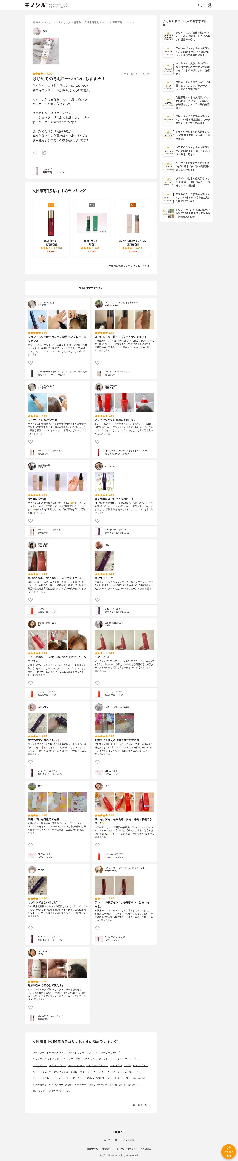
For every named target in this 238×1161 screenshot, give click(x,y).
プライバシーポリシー (125, 1148)
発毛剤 (122, 1084)
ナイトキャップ (118, 1059)
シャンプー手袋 (71, 1059)
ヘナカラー (80, 1084)
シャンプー (39, 1052)
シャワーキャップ (110, 1052)
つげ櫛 (127, 1065)
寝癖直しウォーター (81, 1071)
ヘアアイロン (40, 1065)
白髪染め (89, 1078)
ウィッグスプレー (42, 1078)
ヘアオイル (102, 1059)
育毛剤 (113, 1084)
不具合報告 (145, 1148)
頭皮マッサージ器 (98, 1084)
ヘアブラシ (116, 1065)
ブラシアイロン (57, 1065)
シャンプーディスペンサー (47, 1059)
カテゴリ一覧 (110, 1140)
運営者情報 (92, 1148)
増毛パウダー (40, 1091)
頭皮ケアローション (60, 1091)
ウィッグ (134, 1071)
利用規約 (106, 1148)
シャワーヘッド (76, 1065)
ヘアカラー (76, 1078)
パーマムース (61, 1078)
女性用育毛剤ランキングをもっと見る (129, 265)
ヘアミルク (88, 1059)
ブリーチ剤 (113, 1078)
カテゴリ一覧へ (141, 1104)
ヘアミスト (100, 1071)
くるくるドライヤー (97, 1065)
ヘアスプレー (140, 1065)
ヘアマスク (92, 1052)
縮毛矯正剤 (139, 1078)
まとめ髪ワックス (58, 1071)
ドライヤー (135, 1059)
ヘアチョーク (40, 1084)
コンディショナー (75, 1052)
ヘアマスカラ (56, 1084)
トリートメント (54, 1052)
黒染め (69, 1084)
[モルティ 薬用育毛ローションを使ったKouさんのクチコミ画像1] (46, 51)
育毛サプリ (134, 1084)
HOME (119, 1132)
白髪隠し (100, 1078)
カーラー (126, 1078)
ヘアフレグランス (117, 1071)
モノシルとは (127, 1140)
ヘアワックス (40, 1071)
